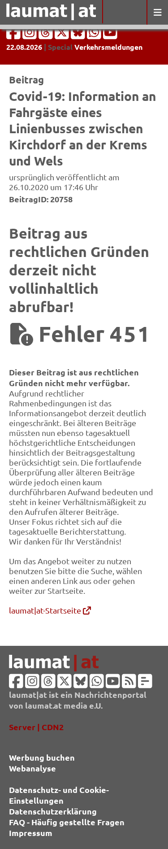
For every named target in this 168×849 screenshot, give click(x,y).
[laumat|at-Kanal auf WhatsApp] (95, 34)
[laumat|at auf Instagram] (30, 34)
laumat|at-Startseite (46, 610)
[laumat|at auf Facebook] (14, 34)
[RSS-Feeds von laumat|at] (129, 684)
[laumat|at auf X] (63, 34)
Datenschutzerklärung (53, 811)
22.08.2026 (24, 47)
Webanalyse (32, 768)
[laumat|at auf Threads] (47, 34)
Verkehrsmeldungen (108, 47)
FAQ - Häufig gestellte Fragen (67, 822)
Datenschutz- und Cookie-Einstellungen (59, 794)
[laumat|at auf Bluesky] (79, 34)
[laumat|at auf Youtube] (110, 34)
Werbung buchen (42, 757)
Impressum (30, 832)
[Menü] (157, 12)
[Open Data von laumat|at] (145, 684)
